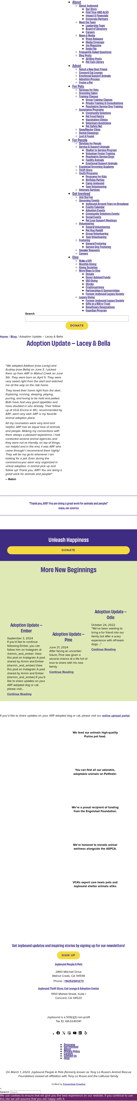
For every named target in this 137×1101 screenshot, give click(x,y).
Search (30, 313)
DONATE (77, 325)
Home (4, 336)
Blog (14, 336)
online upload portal (116, 715)
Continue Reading (19, 694)
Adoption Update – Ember (26, 627)
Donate (68, 550)
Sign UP (68, 955)
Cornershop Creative (74, 1084)
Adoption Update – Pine (68, 636)
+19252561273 (73, 981)
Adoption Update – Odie (111, 614)
